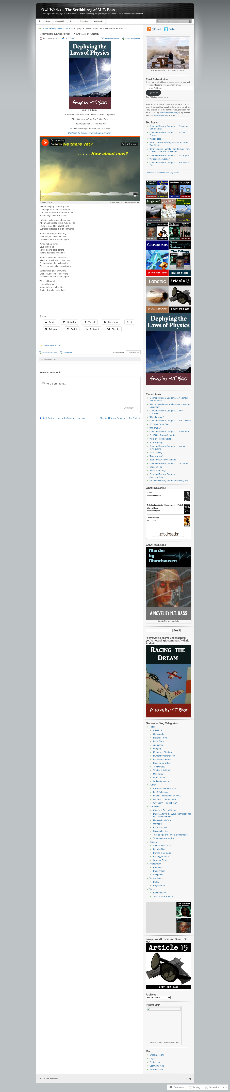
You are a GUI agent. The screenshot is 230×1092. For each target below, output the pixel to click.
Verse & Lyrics (63, 28)
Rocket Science (160, 827)
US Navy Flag (156, 452)
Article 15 (157, 730)
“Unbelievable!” (157, 417)
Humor (153, 785)
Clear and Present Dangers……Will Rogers (169, 155)
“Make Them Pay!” (158, 471)
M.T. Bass (70, 38)
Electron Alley (159, 893)
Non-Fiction (155, 807)
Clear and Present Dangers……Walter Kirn (169, 431)
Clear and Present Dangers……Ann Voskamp (170, 421)
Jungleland (158, 745)
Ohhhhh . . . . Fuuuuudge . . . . (166, 799)
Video (152, 889)
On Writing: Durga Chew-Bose (163, 435)
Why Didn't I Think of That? (165, 803)
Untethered (158, 774)
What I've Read (160, 860)
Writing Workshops (161, 781)
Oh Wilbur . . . (159, 824)
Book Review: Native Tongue (163, 460)
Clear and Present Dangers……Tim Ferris (169, 463)
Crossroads (158, 734)
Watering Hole (156, 139)
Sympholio (158, 875)
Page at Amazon (89, 133)
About (72, 21)
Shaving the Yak (160, 831)
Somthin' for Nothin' (162, 763)
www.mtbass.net (160, 115)
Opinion (153, 842)
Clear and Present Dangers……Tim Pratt (118, 418)
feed (156, 29)
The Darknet (159, 767)
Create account (156, 1055)
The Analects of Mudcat (163, 838)
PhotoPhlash (159, 871)
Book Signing (156, 442)
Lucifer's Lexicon (161, 792)
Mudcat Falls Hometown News (167, 796)
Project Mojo (159, 885)
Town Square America (163, 896)
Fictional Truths (160, 738)
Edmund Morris (155, 495)
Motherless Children (162, 752)
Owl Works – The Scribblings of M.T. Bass (78, 10)
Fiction (153, 727)
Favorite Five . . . (160, 849)
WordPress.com (157, 1069)
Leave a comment (132, 38)
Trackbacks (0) (118, 352)
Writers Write (159, 777)
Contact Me (60, 21)
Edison (149, 492)
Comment (129, 407)
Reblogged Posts (161, 856)
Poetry (53, 28)
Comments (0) (133, 352)
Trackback (67, 352)
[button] (151, 189)
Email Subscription (157, 79)
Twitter (172, 29)
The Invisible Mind (161, 770)
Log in (152, 1058)
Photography (155, 864)
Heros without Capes (162, 820)
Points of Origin (153, 518)
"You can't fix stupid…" (160, 159)
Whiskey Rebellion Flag (160, 439)
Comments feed (157, 1066)
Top (189, 1079)
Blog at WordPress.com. (49, 1078)
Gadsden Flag (156, 467)
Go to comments (112, 38)
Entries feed (155, 1062)
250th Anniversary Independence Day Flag (169, 480)
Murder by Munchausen (164, 756)
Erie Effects (158, 867)
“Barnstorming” (156, 456)
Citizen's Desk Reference (164, 788)
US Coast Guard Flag (159, 424)
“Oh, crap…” (155, 428)
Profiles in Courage (162, 853)
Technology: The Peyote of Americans (170, 835)
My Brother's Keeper (162, 759)
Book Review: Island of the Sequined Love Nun (64, 418)
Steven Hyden (154, 510)
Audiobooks (98, 21)
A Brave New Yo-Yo (162, 845)
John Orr (152, 520)
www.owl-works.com (168, 112)
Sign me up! (153, 93)
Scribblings (84, 21)
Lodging (157, 748)
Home (40, 21)
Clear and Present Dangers (165, 810)
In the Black (158, 741)
